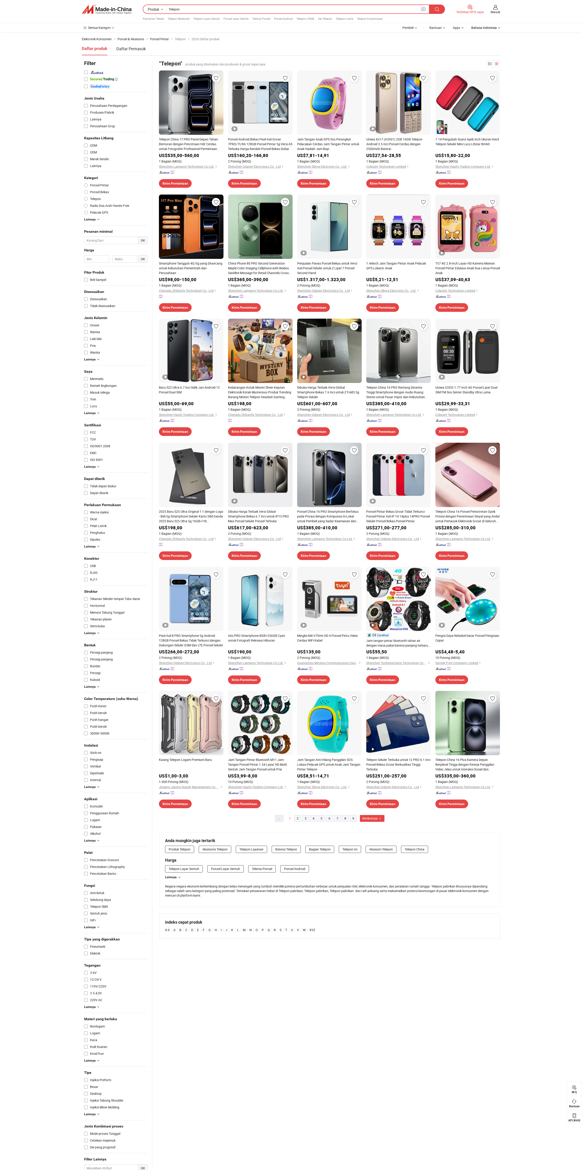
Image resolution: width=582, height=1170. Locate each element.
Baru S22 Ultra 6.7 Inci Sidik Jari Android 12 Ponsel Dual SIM (189, 389)
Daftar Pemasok (131, 48)
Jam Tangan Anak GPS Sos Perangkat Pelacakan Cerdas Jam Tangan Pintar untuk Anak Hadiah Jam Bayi (328, 144)
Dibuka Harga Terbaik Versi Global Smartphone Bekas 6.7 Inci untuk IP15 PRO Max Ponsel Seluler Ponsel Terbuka (258, 516)
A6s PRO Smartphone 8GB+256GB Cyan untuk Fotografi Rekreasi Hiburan (256, 637)
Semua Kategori (99, 27)
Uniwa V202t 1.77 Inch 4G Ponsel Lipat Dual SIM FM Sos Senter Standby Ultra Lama (466, 389)
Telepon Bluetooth (179, 18)
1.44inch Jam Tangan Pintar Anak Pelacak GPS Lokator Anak (396, 265)
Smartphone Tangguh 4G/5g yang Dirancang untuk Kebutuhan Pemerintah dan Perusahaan (190, 268)
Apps (456, 27)
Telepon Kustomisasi (370, 18)
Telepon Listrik (344, 18)
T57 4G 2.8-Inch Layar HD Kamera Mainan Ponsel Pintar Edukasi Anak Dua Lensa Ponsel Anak (467, 268)
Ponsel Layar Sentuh (236, 18)
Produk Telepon (180, 849)
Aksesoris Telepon (215, 849)
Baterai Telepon (286, 849)
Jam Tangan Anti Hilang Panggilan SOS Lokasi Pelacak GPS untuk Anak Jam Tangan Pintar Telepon (328, 764)
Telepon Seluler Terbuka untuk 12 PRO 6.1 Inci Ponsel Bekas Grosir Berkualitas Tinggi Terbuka (398, 764)
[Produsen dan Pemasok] (106, 9)
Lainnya (171, 877)
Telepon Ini (349, 849)
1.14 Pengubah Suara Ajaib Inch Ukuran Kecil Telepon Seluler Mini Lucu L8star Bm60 (467, 141)
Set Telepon (325, 18)
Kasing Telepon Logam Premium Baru (185, 760)
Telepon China (414, 849)
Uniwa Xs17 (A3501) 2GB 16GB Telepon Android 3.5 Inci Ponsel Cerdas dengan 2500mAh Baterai (394, 144)
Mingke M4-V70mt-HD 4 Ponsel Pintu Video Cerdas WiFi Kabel (327, 637)
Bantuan (435, 27)
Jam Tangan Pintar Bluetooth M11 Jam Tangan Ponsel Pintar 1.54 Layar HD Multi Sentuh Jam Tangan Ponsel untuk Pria (257, 764)
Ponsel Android (283, 18)
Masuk (495, 12)
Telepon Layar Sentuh (206, 18)
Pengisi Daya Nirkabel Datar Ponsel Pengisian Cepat (467, 637)
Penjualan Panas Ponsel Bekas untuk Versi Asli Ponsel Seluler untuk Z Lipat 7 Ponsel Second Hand (327, 268)
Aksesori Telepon (381, 849)
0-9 (167, 930)
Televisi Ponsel (261, 18)
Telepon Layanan (251, 849)
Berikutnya (370, 818)
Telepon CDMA (305, 18)
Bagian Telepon (320, 849)
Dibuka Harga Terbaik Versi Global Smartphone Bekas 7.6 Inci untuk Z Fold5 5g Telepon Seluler (328, 392)
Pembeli (408, 27)
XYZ (312, 930)
